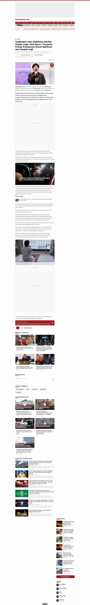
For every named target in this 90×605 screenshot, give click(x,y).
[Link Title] (16, 39)
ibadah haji (36, 88)
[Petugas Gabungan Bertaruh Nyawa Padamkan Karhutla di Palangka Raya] (44, 423)
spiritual (42, 99)
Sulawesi (65, 25)
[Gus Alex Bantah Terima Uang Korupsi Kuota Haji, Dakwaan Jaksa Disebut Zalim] (17, 199)
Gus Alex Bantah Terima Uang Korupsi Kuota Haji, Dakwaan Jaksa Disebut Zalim (35, 200)
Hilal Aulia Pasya (39, 55)
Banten (38, 25)
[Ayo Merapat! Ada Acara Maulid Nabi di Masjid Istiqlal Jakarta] (21, 513)
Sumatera (27, 25)
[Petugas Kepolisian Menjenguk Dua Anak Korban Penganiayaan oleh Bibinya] (44, 404)
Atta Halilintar (46, 87)
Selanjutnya (27, 327)
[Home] (22, 19)
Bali (60, 25)
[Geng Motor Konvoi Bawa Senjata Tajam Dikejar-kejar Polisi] (24, 423)
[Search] (73, 23)
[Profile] (71, 23)
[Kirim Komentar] (53, 379)
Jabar (33, 25)
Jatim (55, 25)
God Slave (48, 90)
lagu (38, 90)
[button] (34, 174)
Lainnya (72, 25)
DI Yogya (50, 25)
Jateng (44, 25)
